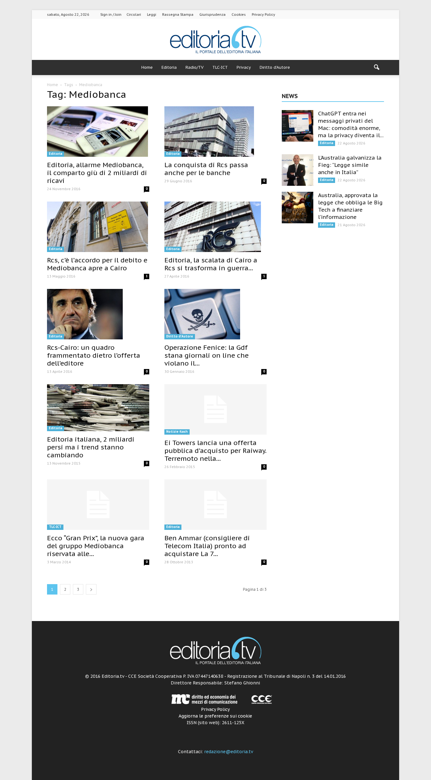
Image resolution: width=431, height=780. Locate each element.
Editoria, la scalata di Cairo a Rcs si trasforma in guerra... (210, 264)
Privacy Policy (263, 14)
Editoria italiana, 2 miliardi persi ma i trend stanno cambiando (90, 447)
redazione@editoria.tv (228, 751)
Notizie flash (177, 432)
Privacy (244, 67)
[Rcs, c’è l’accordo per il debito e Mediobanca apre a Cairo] (98, 227)
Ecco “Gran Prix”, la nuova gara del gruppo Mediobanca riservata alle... (95, 546)
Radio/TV (195, 67)
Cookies (239, 14)
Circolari (134, 14)
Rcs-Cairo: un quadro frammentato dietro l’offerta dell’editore (93, 355)
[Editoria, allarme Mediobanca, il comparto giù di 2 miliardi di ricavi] (98, 131)
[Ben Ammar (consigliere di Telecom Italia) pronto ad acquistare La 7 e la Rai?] (215, 504)
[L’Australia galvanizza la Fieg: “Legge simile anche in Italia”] (297, 170)
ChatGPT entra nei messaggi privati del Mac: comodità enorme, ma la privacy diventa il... (351, 124)
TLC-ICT (220, 67)
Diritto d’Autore (275, 67)
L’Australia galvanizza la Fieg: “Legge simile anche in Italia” (349, 165)
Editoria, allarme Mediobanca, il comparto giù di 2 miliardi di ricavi (97, 173)
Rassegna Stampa (177, 14)
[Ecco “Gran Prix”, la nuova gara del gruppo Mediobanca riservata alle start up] (98, 504)
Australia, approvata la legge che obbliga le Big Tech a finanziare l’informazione (350, 206)
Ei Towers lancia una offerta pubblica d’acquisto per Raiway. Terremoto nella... (215, 450)
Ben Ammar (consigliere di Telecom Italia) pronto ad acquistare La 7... (207, 546)
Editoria (169, 67)
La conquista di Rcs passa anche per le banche (206, 169)
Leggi (151, 14)
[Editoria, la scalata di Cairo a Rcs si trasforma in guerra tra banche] (215, 227)
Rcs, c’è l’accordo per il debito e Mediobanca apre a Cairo (97, 264)
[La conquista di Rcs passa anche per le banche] (215, 131)
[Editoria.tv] (215, 40)
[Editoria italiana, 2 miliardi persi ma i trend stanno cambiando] (98, 407)
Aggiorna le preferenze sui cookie (215, 716)
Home (147, 67)
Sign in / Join (110, 14)
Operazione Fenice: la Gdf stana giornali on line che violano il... (206, 355)
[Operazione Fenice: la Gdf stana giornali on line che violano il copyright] (215, 314)
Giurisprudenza (212, 14)
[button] (376, 67)
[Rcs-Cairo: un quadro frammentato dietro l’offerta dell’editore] (98, 314)
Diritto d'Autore (179, 336)
